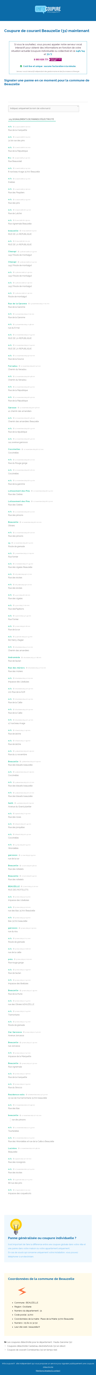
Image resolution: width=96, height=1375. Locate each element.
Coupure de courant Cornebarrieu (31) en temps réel (32, 1349)
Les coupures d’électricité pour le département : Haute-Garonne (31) (39, 1342)
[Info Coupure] (48, 10)
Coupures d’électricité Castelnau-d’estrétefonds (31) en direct (36, 1346)
